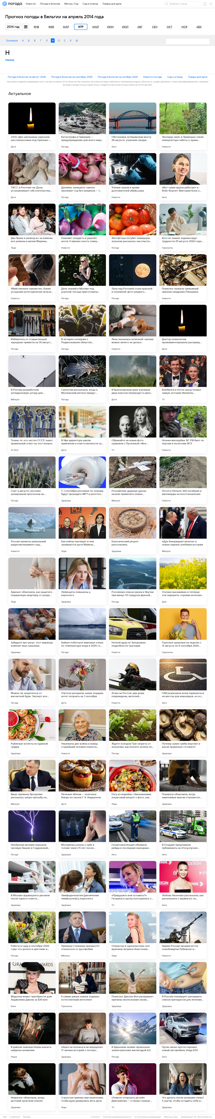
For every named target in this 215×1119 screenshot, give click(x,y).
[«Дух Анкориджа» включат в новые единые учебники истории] (183, 530)
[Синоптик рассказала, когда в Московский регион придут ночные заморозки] (82, 379)
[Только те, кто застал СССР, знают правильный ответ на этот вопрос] (32, 429)
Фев (51, 27)
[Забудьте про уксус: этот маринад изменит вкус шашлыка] (32, 632)
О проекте (95, 1117)
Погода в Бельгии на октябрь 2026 (118, 76)
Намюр (9, 60)
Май (95, 27)
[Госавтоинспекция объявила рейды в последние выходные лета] (132, 834)
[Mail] (5, 4)
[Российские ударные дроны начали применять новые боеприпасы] (132, 480)
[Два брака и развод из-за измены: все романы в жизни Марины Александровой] (32, 227)
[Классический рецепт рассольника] (132, 530)
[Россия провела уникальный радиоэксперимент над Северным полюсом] (32, 530)
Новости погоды (152, 76)
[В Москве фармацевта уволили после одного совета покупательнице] (32, 884)
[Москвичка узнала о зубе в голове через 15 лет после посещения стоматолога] (82, 834)
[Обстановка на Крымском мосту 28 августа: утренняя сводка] (132, 126)
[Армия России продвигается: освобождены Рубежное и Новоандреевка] (183, 935)
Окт (169, 27)
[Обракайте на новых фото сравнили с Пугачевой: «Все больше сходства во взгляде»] (132, 429)
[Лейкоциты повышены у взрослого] (82, 581)
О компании (15, 1117)
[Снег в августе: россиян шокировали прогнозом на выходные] (32, 480)
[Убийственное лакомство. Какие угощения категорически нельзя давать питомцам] (32, 278)
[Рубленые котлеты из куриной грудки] (32, 733)
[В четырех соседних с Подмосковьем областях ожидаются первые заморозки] (82, 328)
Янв (36, 27)
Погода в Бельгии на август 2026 (27, 76)
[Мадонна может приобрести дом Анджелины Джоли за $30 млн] (32, 986)
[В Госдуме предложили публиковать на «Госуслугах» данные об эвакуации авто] (183, 834)
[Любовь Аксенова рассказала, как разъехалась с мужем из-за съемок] (183, 884)
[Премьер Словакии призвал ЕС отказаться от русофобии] (82, 935)
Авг (139, 27)
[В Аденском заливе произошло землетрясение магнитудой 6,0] (132, 1036)
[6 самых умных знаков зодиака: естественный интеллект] (82, 986)
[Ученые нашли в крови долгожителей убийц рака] (132, 177)
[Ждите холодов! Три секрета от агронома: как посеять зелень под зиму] (132, 733)
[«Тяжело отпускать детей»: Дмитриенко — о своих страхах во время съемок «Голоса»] (132, 1087)
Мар (66, 27)
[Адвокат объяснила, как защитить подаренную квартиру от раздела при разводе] (32, 581)
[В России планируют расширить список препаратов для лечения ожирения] (183, 986)
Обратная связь (171, 1117)
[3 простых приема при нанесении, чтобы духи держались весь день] (82, 1087)
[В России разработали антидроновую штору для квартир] (32, 379)
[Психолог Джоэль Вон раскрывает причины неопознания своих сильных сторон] (132, 986)
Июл (125, 27)
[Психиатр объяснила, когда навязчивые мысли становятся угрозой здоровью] (183, 783)
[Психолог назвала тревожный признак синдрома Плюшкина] (183, 278)
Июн (110, 27)
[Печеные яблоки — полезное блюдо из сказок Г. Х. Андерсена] (82, 783)
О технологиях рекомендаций (147, 1117)
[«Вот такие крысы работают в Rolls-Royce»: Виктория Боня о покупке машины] (183, 177)
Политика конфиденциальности (117, 1117)
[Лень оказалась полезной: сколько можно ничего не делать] (132, 328)
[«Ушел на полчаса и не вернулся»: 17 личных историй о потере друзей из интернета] (82, 1036)
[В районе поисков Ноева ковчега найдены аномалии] (32, 1036)
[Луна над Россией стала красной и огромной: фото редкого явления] (132, 278)
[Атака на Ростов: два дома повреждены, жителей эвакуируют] (132, 682)
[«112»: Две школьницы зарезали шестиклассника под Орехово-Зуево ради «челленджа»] (32, 126)
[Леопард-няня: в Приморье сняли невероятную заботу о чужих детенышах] (183, 126)
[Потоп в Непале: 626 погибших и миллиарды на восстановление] (183, 480)
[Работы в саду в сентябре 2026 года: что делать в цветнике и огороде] (32, 935)
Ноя (184, 27)
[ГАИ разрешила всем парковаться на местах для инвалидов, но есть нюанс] (183, 682)
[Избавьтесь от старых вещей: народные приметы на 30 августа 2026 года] (32, 328)
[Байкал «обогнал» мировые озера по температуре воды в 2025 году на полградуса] (82, 632)
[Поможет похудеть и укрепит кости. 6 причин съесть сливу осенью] (82, 227)
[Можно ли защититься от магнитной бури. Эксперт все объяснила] (32, 682)
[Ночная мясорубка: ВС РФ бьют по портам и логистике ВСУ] (183, 429)
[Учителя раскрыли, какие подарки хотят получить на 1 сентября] (82, 682)
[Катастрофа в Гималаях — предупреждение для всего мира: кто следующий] (82, 126)
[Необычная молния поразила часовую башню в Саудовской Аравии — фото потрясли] (32, 834)
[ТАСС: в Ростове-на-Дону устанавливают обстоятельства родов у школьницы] (32, 177)
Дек (199, 27)
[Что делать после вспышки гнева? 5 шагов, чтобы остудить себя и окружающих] (183, 1087)
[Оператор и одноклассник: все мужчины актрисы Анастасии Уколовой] (132, 935)
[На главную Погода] (14, 4)
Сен (154, 27)
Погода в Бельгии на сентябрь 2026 (71, 76)
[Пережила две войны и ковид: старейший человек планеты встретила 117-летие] (82, 733)
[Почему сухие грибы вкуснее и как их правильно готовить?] (183, 733)
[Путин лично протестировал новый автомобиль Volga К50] (183, 1036)
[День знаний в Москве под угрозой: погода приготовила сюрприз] (82, 278)
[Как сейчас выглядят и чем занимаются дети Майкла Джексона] (82, 530)
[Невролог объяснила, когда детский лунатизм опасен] (32, 1087)
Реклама (27, 1117)
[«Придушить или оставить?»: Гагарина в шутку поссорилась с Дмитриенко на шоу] (132, 884)
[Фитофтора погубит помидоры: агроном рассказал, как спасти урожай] (132, 227)
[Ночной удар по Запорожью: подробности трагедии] (132, 632)
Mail (5, 1117)
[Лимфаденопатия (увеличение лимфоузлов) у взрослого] (82, 884)
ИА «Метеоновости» (203, 1117)
